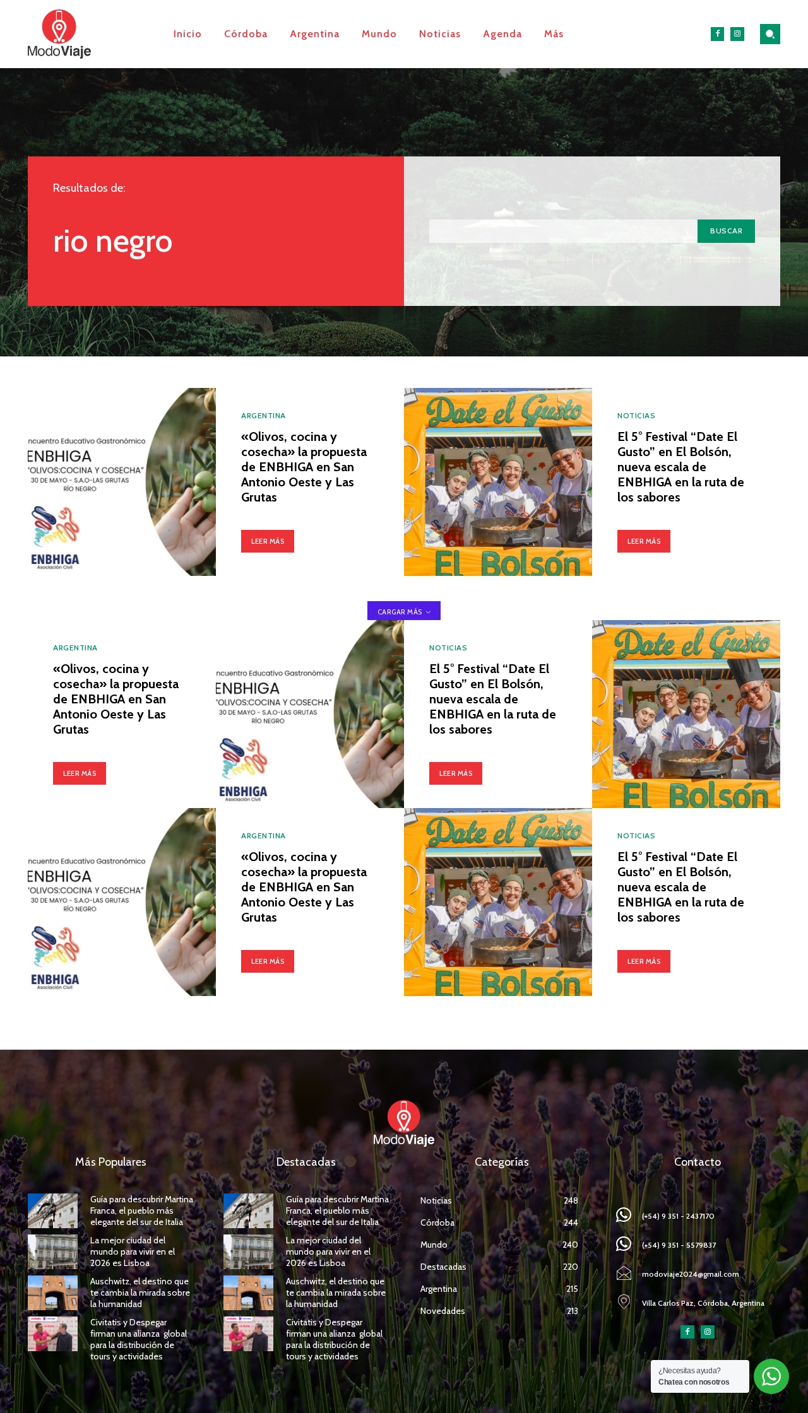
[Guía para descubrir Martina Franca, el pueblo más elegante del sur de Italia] (53, 1210)
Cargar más (399, 611)
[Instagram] (737, 34)
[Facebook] (718, 34)
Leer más (267, 541)
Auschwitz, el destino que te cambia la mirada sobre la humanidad (140, 1292)
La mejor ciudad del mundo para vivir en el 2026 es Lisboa (132, 1251)
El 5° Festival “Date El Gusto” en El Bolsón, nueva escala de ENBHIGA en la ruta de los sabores (680, 467)
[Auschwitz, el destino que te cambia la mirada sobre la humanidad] (53, 1292)
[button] (770, 34)
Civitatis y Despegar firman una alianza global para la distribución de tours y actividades (138, 1339)
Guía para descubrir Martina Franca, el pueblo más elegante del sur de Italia (141, 1210)
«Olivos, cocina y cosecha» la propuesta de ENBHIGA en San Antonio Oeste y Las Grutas (304, 467)
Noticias (636, 415)
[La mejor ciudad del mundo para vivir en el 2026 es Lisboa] (53, 1251)
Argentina (263, 415)
